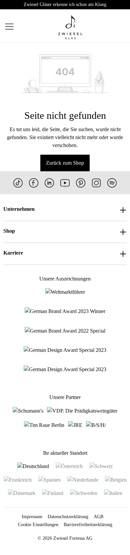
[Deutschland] (33, 466)
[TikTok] (18, 182)
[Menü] (9, 27)
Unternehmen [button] (19, 209)
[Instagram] (96, 182)
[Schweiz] (101, 466)
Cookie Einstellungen (38, 524)
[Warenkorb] (126, 27)
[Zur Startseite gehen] (70, 27)
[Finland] (52, 493)
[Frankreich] (18, 479)
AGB (98, 516)
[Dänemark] (21, 493)
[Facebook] (33, 182)
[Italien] (113, 493)
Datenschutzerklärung (68, 516)
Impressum (32, 516)
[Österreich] (69, 466)
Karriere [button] (13, 253)
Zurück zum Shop (65, 163)
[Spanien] (49, 479)
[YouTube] (65, 182)
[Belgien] (116, 479)
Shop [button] (9, 231)
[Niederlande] (82, 479)
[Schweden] (83, 493)
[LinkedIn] (49, 182)
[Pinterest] (80, 182)
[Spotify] (112, 182)
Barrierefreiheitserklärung (88, 524)
